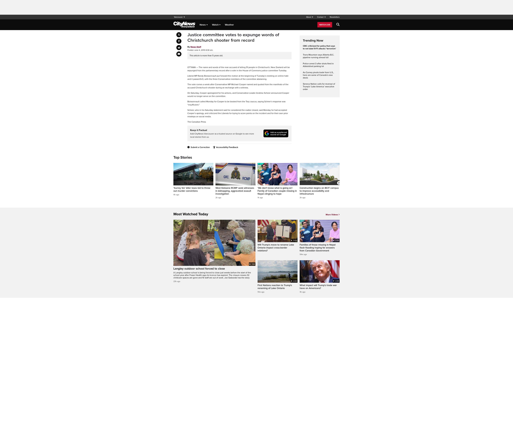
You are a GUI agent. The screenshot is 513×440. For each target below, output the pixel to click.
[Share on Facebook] (178, 41)
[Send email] (178, 54)
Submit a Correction (200, 147)
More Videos (332, 214)
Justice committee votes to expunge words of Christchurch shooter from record (233, 37)
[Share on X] (178, 34)
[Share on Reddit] (178, 47)
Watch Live (324, 25)
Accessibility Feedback (227, 147)
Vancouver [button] (178, 17)
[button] (309, 17)
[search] (338, 25)
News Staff (196, 47)
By (194, 47)
